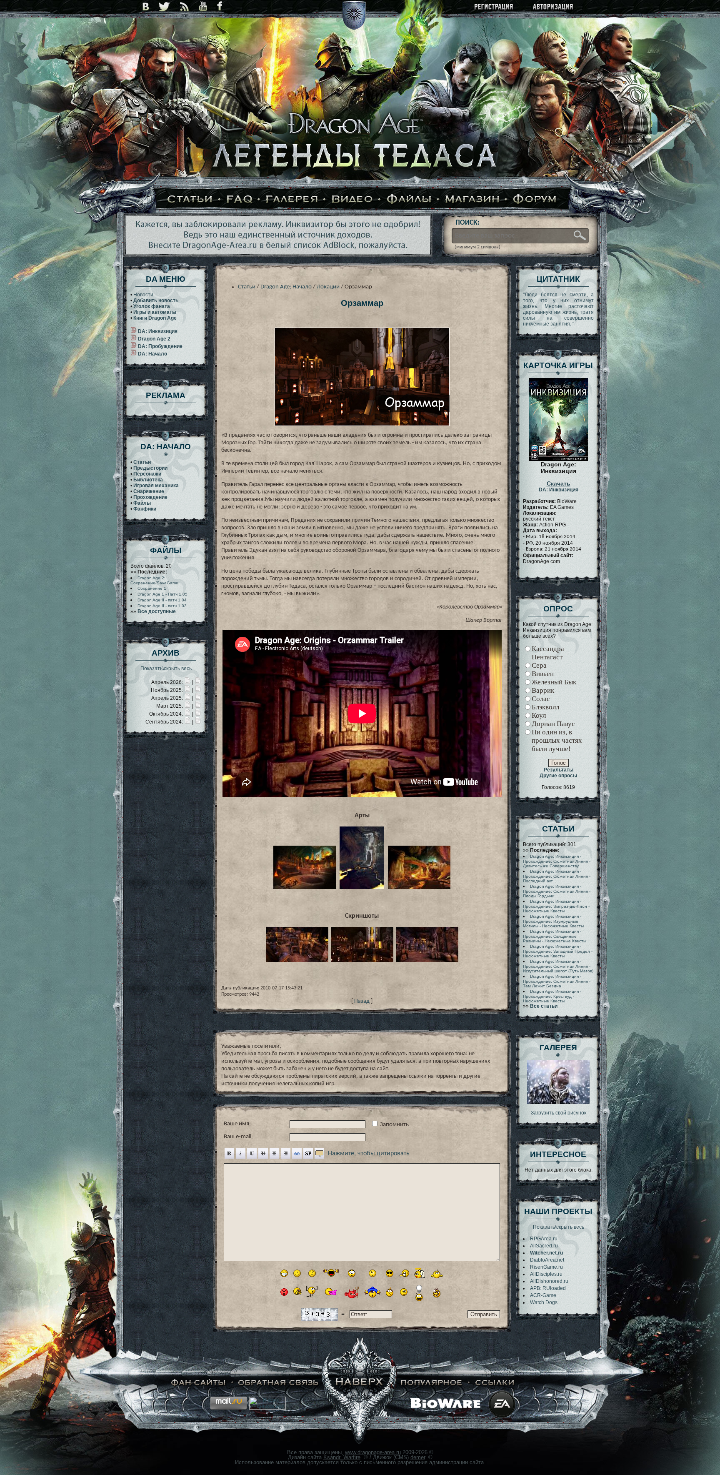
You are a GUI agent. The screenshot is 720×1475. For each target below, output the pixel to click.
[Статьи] (190, 199)
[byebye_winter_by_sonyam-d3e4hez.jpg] (558, 1102)
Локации (328, 287)
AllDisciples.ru (546, 1274)
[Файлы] (409, 199)
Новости (143, 295)
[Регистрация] (494, 7)
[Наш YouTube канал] (203, 6)
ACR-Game (543, 1295)
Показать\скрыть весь (166, 668)
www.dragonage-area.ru (373, 1452)
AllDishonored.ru (549, 1281)
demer (417, 1457)
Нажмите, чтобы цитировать (369, 1153)
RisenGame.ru (546, 1267)
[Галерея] (292, 199)
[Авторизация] (553, 7)
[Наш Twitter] (164, 6)
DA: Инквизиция (558, 487)
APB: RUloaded (548, 1288)
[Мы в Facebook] (219, 6)
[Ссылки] (495, 1382)
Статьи (246, 287)
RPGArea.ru (544, 1239)
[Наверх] (359, 1382)
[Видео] (352, 199)
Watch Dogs (544, 1302)
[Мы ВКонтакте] (145, 6)
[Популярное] (431, 1382)
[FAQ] (239, 199)
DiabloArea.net (547, 1260)
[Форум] (535, 199)
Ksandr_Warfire (341, 1457)
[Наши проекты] (198, 1382)
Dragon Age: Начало (286, 287)
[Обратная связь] (278, 1382)
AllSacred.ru (544, 1246)
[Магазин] (472, 199)
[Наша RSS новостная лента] (184, 6)
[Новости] (187, 682)
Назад (362, 1001)
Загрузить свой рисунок (558, 1113)
